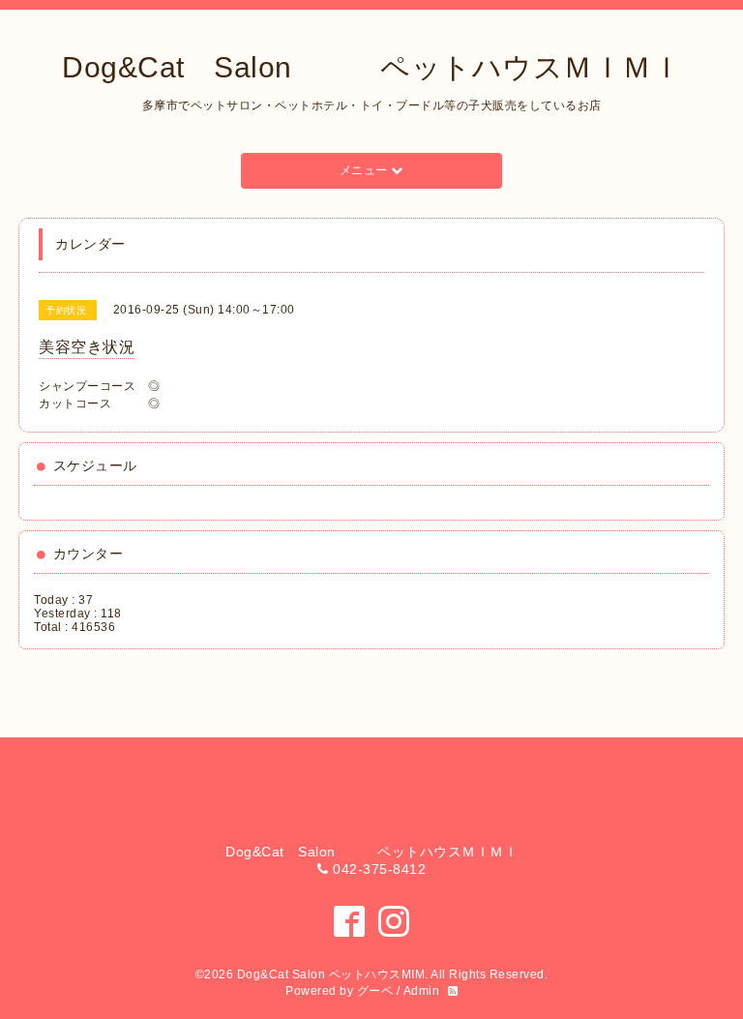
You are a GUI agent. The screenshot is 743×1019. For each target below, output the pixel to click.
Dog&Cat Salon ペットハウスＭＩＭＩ (371, 67)
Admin (421, 991)
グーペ (375, 991)
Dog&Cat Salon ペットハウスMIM (331, 974)
